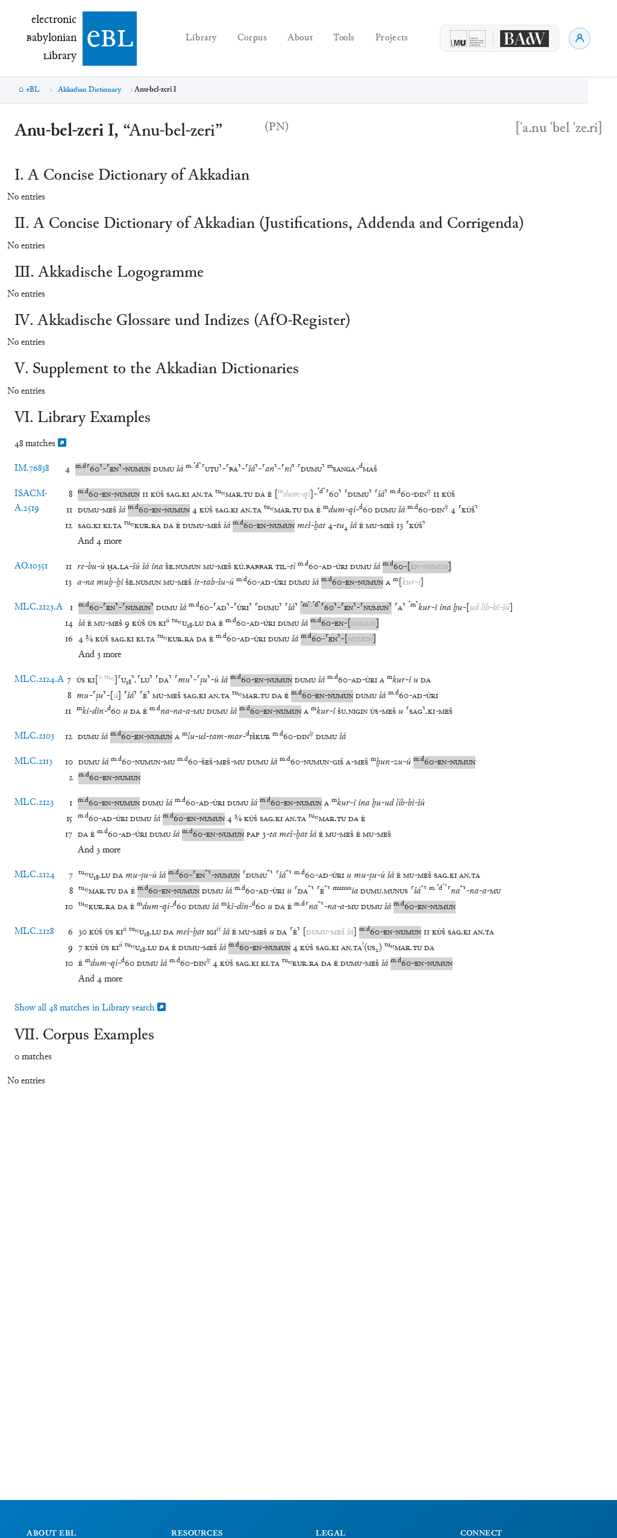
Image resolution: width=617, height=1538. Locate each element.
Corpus (252, 38)
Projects (392, 38)
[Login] (579, 38)
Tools (344, 38)
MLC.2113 (33, 761)
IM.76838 (31, 468)
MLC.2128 (34, 931)
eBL (33, 90)
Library (201, 38)
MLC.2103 (34, 736)
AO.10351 (31, 566)
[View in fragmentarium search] (62, 444)
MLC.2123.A (38, 607)
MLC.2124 (34, 875)
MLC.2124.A (39, 679)
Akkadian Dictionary (89, 90)
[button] (113, 469)
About (300, 38)
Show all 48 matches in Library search (85, 1008)
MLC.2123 (34, 802)
